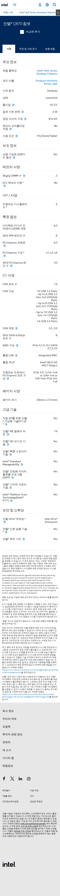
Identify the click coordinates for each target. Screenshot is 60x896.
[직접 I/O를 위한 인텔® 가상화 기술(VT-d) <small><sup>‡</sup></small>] (6, 424)
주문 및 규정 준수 (28, 48)
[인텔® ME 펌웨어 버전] (8, 434)
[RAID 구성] (17, 345)
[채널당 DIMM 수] (24, 175)
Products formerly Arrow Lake (46, 82)
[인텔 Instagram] (29, 779)
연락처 (6, 742)
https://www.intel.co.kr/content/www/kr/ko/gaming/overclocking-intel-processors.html (30, 671)
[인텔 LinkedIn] (20, 779)
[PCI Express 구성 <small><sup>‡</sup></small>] (4, 255)
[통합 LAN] (16, 355)
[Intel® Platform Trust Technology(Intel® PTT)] (11, 500)
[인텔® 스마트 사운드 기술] (10, 487)
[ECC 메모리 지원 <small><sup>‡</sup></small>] (4, 185)
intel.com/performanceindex (33, 823)
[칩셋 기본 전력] (22, 111)
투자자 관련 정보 (12, 734)
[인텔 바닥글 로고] (9, 864)
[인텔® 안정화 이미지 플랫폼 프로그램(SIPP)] (12, 477)
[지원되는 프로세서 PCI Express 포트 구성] (8, 378)
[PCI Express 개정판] (4, 245)
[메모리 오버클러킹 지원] (10, 128)
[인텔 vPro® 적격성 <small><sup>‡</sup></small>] (4, 522)
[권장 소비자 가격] (25, 118)
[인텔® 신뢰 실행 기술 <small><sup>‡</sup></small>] (6, 532)
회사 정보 (8, 711)
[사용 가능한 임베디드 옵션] (14, 157)
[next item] (58, 13)
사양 (8, 48)
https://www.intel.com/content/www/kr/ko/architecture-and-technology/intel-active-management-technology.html (28, 695)
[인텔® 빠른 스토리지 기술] (10, 454)
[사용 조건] (16, 135)
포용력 (6, 726)
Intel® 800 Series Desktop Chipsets (46, 72)
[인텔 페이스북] (4, 779)
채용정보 (7, 766)
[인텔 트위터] (12, 779)
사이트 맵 (8, 758)
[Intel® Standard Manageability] (22, 464)
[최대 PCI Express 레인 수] (11, 265)
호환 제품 (50, 48)
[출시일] (13, 104)
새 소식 (6, 750)
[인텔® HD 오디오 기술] (8, 444)
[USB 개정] (16, 328)
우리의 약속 (9, 719)
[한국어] (47, 4)
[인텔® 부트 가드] (24, 539)
